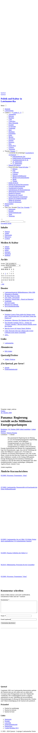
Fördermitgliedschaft (15, 212)
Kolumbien (12, 133)
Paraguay (11, 142)
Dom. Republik (13, 123)
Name (3, 616)
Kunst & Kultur (13, 167)
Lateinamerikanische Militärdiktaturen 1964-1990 (20, 292)
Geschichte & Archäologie (17, 153)
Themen (7, 151)
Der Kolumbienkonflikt (12, 306)
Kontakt (11, 211)
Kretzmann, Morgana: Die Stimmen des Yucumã (19, 320)
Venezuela (12, 149)
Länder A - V (9, 112)
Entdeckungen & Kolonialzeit (21, 158)
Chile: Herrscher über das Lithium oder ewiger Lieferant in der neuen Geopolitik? (19, 331)
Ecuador (11, 125)
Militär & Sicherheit (15, 200)
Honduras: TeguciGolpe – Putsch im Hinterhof (19, 299)
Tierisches (12, 216)
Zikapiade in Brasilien (11, 294)
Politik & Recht (13, 183)
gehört (7, 250)
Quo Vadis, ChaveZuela (12, 297)
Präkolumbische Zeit (18, 156)
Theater (14, 181)
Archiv (3, 263)
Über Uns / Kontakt (11, 207)
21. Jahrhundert (17, 163)
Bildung (14, 169)
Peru (10, 144)
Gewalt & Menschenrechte (17, 186)
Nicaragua (12, 139)
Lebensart (15, 172)
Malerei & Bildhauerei (19, 176)
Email (6, 619)
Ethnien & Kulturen (15, 165)
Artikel (7, 233)
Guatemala (12, 128)
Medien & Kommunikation (20, 177)
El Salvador (12, 126)
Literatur (15, 174)
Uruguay (11, 147)
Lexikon (7, 238)
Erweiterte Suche (6, 223)
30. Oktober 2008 (6, 413)
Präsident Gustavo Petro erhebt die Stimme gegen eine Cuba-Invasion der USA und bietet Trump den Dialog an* (20, 316)
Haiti (10, 130)
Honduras (12, 132)
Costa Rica (12, 121)
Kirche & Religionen (15, 202)
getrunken (8, 253)
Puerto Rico (12, 145)
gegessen (7, 252)
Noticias (7, 231)
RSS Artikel (8, 351)
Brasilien (11, 118)
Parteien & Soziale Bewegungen (19, 184)
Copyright (8, 723)
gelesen (7, 246)
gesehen (7, 248)
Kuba (10, 135)
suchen (3, 221)
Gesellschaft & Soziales (16, 188)
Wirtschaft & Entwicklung (17, 191)
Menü (2, 105)
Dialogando (8, 235)
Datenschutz (8, 726)
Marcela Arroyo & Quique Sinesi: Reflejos (18, 328)
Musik (14, 179)
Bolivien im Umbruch (11, 304)
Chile (10, 119)
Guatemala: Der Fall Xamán (10, 302)
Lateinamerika (9, 343)
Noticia (3, 411)
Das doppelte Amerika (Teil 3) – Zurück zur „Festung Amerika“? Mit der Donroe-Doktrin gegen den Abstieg (21, 324)
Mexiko (11, 137)
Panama (11, 140)
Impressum (12, 209)
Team (10, 214)
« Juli (2, 284)
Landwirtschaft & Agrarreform (18, 197)
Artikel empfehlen (24, 429)
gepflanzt (7, 255)
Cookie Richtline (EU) (12, 728)
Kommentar (5, 600)
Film (13, 170)
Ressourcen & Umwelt (16, 195)
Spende (7, 367)
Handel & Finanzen (15, 193)
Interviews (8, 237)
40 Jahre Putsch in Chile (12, 296)
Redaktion (4, 429)
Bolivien (11, 116)
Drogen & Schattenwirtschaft (18, 198)
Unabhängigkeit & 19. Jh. (20, 160)
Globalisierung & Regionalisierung (19, 190)
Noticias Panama (12, 433)
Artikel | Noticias (10, 359)
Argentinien (12, 114)
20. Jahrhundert (17, 162)
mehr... (7, 335)
